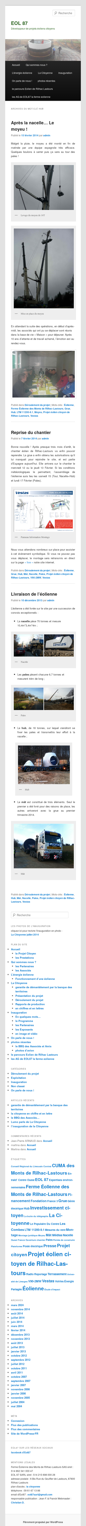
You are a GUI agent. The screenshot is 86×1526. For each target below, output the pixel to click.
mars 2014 (17, 1326)
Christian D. (17, 1502)
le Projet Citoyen (25, 953)
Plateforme (16, 1246)
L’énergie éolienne (22, 72)
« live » (29, 562)
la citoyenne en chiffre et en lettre (31, 1113)
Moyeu (38, 412)
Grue (67, 408)
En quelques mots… (28, 1017)
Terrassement (57, 1274)
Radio (30, 1274)
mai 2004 (16, 1406)
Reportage (40, 1274)
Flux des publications (24, 1425)
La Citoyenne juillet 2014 (25, 934)
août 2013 (17, 1343)
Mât (26, 574)
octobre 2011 (19, 1368)
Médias (57, 1235)
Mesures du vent (55, 1230)
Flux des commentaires (25, 1429)
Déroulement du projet (37, 405)
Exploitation (18, 1078)
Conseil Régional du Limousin (27, 1166)
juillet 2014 (17, 1317)
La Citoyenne (45, 72)
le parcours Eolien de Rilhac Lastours (32, 88)
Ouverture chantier (35, 1239)
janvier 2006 (18, 1393)
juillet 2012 (17, 1364)
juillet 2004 (17, 1402)
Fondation (39, 1200)
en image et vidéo (26, 1033)
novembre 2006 (20, 1389)
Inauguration (65, 72)
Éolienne (69, 405)
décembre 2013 (20, 1334)
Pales (42, 574)
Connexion (17, 1421)
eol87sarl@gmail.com (40, 1494)
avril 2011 (17, 1372)
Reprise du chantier (31, 432)
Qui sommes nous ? (36, 64)
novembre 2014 (20, 1309)
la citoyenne (33, 1486)
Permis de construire (64, 1239)
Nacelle (33, 574)
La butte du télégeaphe (36, 1216)
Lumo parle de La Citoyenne (28, 1122)
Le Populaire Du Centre (44, 1224)
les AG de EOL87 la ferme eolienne (31, 96)
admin (46, 135)
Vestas (34, 415)
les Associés (23, 970)
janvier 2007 (18, 1385)
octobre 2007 (19, 1377)
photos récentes (46, 80)
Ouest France (18, 1239)
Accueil (16, 64)
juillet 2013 (17, 1347)
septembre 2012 (20, 1360)
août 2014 (17, 1313)
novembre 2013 (20, 1339)
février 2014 (18, 1330)
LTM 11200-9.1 (25, 412)
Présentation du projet (29, 996)
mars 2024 (17, 1305)
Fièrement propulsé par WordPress (43, 1522)
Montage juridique (28, 1235)
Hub (13, 412)
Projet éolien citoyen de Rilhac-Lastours (41, 1263)
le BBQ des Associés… (25, 1118)
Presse (49, 1245)
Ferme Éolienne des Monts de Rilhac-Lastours (37, 408)
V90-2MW (35, 577)
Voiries (59, 1281)
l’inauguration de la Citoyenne (29, 1126)
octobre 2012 (19, 1355)
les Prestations (24, 957)
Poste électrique (33, 1246)
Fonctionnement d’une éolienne (35, 979)
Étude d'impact (52, 1289)
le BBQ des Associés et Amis (33, 1046)
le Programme (24, 1021)
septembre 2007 (20, 1381)
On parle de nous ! (22, 80)
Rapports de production (30, 1004)
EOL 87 (19, 23)
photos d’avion (24, 1050)
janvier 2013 (18, 1351)
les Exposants (24, 1029)
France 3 (52, 1201)
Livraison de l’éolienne (34, 594)
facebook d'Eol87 (21, 1452)
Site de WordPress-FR (24, 1433)
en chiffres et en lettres (29, 1008)
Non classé (18, 1086)
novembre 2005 (20, 1397)
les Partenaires (24, 966)
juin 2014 (16, 1322)
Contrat (47, 1166)
